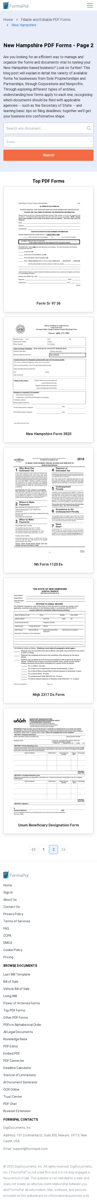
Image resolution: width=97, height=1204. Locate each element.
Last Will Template (16, 974)
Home (8, 20)
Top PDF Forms (14, 1010)
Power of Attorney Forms (21, 1003)
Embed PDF (11, 1053)
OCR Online (11, 1089)
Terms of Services (16, 921)
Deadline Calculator (17, 1068)
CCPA (7, 935)
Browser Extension (17, 1111)
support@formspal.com (30, 1149)
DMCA (7, 943)
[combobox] (48, 141)
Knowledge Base (15, 1039)
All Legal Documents (18, 1032)
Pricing (8, 957)
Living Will (10, 996)
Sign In (8, 892)
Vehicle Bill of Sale (16, 989)
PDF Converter (13, 1060)
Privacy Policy (13, 914)
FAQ (6, 928)
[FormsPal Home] (15, 874)
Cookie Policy (12, 950)
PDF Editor (10, 1046)
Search (48, 155)
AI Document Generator (20, 1082)
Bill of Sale (10, 981)
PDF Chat (10, 1104)
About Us (10, 899)
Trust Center (12, 1096)
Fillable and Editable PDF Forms (46, 20)
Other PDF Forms (15, 1017)
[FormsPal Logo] (15, 4)
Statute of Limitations (19, 1075)
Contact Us (11, 907)
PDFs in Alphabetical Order (22, 1025)
